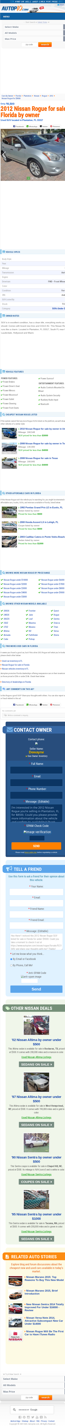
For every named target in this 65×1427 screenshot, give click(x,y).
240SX (6, 614)
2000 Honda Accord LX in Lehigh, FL (39, 522)
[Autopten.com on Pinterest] (24, 1417)
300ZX (6, 619)
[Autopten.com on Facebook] (20, 1417)
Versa (56, 631)
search (45, 44)
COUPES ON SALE (35, 1181)
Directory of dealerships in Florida (16, 682)
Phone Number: (36, 789)
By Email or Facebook (24, 959)
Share (62, 5)
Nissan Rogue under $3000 (15, 588)
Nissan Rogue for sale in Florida (15, 665)
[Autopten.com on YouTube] (37, 1417)
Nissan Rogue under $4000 (15, 592)
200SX (6, 610)
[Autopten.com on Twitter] (32, 1417)
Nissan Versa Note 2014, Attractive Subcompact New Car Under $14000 (44, 1320)
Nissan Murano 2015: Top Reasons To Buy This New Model (44, 1278)
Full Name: (36, 763)
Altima (6, 631)
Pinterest (56, 126)
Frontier (32, 610)
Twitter (45, 126)
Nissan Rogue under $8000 (52, 588)
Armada (7, 635)
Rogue (56, 614)
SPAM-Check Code (36, 825)
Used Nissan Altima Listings (36, 1057)
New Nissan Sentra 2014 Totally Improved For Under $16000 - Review (44, 1307)
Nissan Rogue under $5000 (15, 596)
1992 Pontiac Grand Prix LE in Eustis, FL (41, 507)
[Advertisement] (32, 214)
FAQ (37, 1421)
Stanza (57, 623)
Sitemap (25, 1421)
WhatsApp (33, 126)
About (32, 1421)
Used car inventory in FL (12, 661)
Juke (31, 614)
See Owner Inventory (37, 756)
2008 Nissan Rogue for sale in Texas (39, 458)
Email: (36, 776)
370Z (6, 627)
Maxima (32, 623)
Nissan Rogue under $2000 (15, 584)
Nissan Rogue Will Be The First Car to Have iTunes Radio (44, 1333)
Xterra (56, 635)
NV (30, 631)
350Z (6, 623)
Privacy (44, 1421)
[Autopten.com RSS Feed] (45, 1417)
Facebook (20, 126)
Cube (6, 639)
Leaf (31, 619)
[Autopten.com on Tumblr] (41, 1417)
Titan (56, 627)
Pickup (32, 639)
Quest (56, 610)
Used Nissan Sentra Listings (36, 1174)
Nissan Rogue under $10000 (16, 580)
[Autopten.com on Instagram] (28, 1417)
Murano (32, 627)
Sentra (56, 619)
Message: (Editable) (36, 801)
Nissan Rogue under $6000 (52, 580)
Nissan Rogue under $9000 (52, 592)
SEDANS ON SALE (35, 1064)
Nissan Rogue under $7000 (52, 584)
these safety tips (31, 852)
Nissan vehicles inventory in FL (15, 668)
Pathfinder (33, 635)
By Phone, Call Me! (22, 965)
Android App (15, 1421)
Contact (51, 1421)
